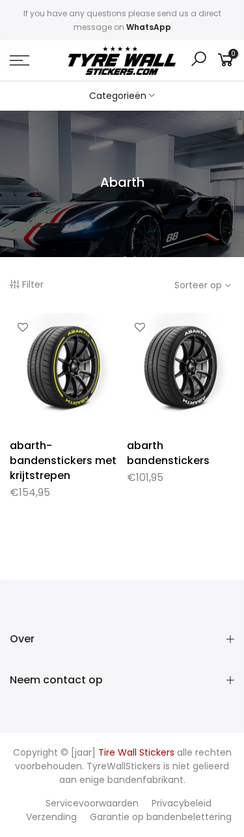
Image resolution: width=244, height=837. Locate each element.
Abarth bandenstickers (168, 453)
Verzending (51, 816)
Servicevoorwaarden (92, 803)
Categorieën (117, 95)
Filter (33, 284)
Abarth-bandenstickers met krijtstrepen (63, 460)
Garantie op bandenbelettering (161, 816)
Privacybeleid (181, 803)
